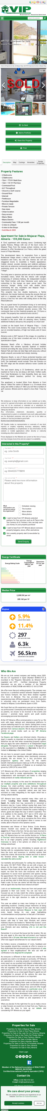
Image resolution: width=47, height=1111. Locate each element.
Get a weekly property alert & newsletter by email (23, 534)
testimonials (16, 889)
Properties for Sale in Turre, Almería (23, 1046)
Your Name (9, 448)
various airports (18, 729)
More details (27, 511)
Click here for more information (26, 1096)
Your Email (9, 458)
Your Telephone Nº (11, 468)
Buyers (7, 737)
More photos (27, 514)
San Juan (38, 910)
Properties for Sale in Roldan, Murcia (23, 1039)
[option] (23, 108)
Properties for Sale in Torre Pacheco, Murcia (23, 1037)
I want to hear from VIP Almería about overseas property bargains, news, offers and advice (25, 529)
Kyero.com (29, 660)
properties (36, 771)
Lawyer (30, 746)
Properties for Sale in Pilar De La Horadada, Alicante (23, 1043)
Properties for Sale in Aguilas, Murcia (23, 1041)
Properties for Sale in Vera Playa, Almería (23, 1031)
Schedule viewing (28, 506)
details (39, 1008)
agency (15, 761)
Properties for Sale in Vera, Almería (23, 1048)
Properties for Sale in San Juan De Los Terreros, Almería (23, 1033)
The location (26, 509)
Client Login (23, 1052)
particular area (36, 989)
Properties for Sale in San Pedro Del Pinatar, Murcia (23, 1035)
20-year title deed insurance (24, 937)
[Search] (44, 18)
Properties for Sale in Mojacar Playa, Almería (23, 1029)
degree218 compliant (23, 953)
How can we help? (11, 478)
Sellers (17, 737)
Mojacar (27, 910)
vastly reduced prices (23, 778)
